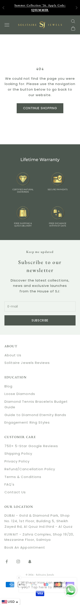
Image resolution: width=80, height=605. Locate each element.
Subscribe (40, 320)
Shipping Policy (18, 453)
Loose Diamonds (19, 393)
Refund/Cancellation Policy (29, 469)
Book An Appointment (24, 547)
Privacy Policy (17, 461)
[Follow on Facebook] (6, 561)
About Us (12, 355)
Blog (8, 386)
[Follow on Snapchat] (30, 561)
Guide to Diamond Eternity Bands (35, 415)
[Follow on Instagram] (18, 561)
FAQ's (9, 484)
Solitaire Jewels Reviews (27, 362)
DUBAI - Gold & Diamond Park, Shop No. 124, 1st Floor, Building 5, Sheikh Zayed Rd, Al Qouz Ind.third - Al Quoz (38, 521)
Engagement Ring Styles (27, 422)
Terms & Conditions (22, 476)
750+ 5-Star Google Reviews (31, 446)
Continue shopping (40, 108)
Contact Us (15, 492)
